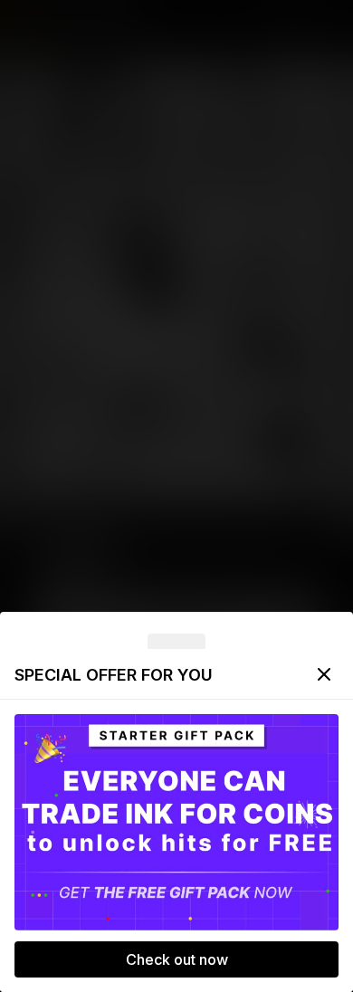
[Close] (324, 674)
